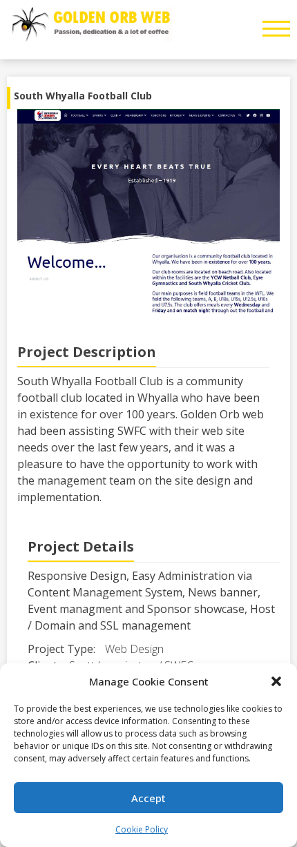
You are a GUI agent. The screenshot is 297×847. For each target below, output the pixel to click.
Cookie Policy (141, 829)
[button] (276, 681)
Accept (148, 798)
